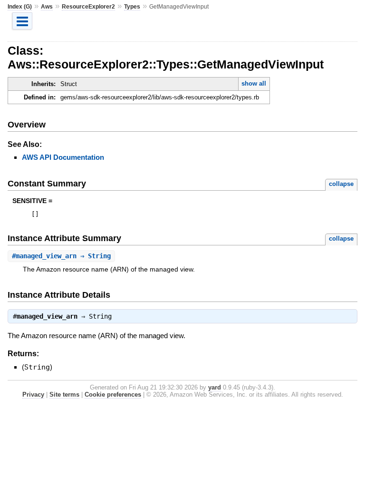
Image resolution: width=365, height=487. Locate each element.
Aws (47, 6)
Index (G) (20, 6)
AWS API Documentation (63, 157)
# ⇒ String (61, 256)
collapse (341, 183)
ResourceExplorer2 (88, 6)
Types (132, 6)
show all (253, 83)
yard (214, 387)
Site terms (64, 394)
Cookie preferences (113, 394)
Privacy (33, 394)
